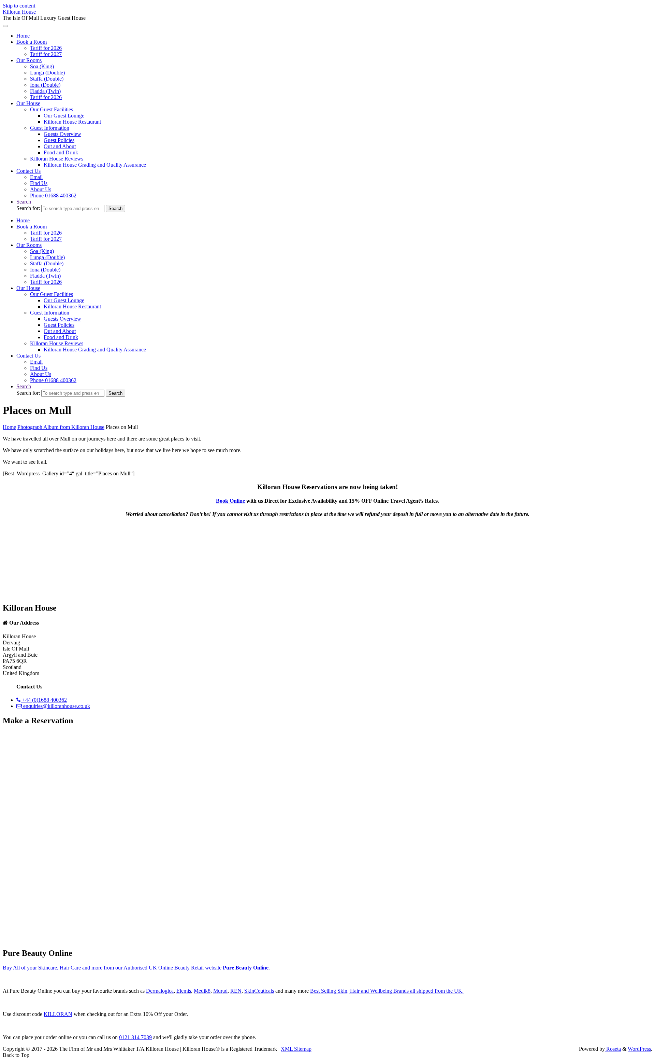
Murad (220, 991)
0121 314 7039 (135, 1037)
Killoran (58, 1014)
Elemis (183, 991)
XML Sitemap (296, 1049)
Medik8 (202, 991)
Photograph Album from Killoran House (60, 427)
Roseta (613, 1049)
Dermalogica (160, 991)
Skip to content (19, 6)
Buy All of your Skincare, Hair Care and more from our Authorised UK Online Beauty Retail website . (136, 968)
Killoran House (19, 12)
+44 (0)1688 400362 (44, 700)
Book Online (230, 501)
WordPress (639, 1049)
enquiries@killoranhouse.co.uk (56, 706)
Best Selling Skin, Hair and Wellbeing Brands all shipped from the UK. (387, 991)
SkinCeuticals (259, 991)
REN (236, 991)
